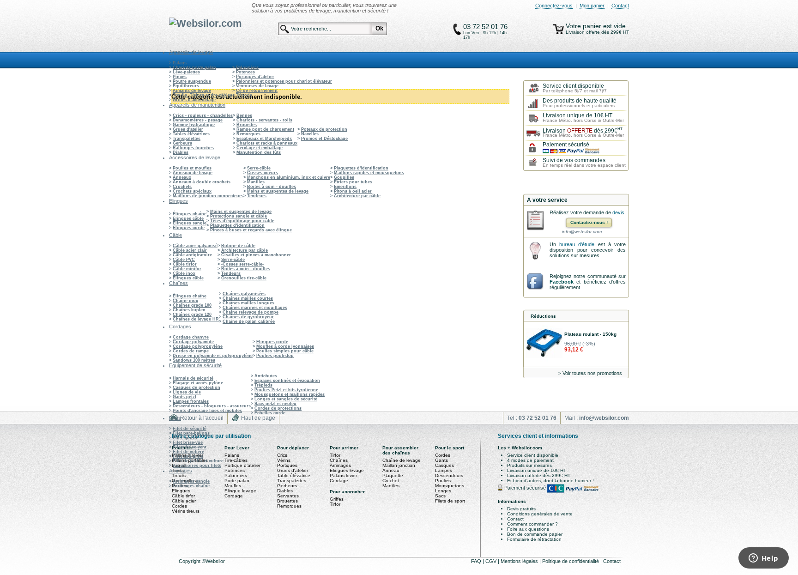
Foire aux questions (528, 529)
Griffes (337, 499)
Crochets (182, 186)
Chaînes (339, 460)
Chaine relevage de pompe (250, 312)
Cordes (179, 505)
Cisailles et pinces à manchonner (256, 255)
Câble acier (184, 500)
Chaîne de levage (401, 460)
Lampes (443, 470)
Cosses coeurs (262, 172)
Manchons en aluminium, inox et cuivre (288, 177)
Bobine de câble (238, 245)
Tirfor (335, 455)
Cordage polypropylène (198, 346)
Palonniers (247, 67)
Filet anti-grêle (188, 456)
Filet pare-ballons (191, 433)
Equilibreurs (186, 86)
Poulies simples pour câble (285, 351)
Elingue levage (240, 490)
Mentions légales (520, 561)
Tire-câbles (236, 460)
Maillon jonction (398, 465)
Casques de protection (196, 387)
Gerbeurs (182, 143)
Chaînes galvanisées (244, 293)
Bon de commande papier (534, 534)
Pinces (180, 76)
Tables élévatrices (191, 134)
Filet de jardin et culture (198, 461)
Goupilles (344, 177)
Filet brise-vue (188, 442)
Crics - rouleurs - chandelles (203, 115)
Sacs (440, 495)
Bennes (244, 115)
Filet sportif (185, 438)
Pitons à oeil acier (353, 191)
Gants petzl (184, 396)
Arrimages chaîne (191, 486)
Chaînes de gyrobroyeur (248, 317)
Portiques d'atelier (255, 76)
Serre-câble (259, 168)
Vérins (283, 460)
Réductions (543, 316)
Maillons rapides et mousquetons (369, 172)
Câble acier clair (190, 250)
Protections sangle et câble (238, 216)
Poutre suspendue (192, 81)
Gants (441, 460)
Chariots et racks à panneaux (266, 143)
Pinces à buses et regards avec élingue (251, 230)
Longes (443, 490)
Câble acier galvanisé (195, 245)
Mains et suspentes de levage (277, 191)
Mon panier (592, 5)
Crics (282, 455)
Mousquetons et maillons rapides (289, 394)
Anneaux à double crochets (201, 182)
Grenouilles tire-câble (243, 278)
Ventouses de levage (257, 86)
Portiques (287, 465)
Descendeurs (449, 475)
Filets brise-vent (189, 447)
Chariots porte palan (194, 67)
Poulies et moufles (192, 168)
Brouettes (246, 124)
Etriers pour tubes (353, 182)
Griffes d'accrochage (194, 99)
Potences (245, 72)
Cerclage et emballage (259, 147)
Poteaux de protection (324, 129)
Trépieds (263, 385)
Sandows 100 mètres (194, 360)
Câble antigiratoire (192, 255)
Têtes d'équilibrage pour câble (242, 220)
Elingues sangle (189, 223)
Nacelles (310, 134)
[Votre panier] (558, 29)
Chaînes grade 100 (192, 305)
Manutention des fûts (258, 152)
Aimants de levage (192, 90)
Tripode (244, 95)
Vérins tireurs (186, 511)
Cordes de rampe (191, 351)
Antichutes (265, 376)
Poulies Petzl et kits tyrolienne (286, 389)
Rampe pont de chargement (265, 129)
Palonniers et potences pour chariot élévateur (284, 81)
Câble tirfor (185, 264)
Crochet (390, 480)
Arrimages (340, 465)
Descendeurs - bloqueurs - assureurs (212, 406)
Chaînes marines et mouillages (255, 307)
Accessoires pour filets (197, 465)
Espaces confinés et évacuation (287, 380)
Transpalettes (186, 138)
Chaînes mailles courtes (248, 298)
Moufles (232, 485)
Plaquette (392, 475)
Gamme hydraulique (194, 124)
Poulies (443, 480)
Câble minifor (187, 268)
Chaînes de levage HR (196, 319)
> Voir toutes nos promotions (590, 373)
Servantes (288, 495)
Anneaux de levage (192, 172)
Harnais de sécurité (193, 378)
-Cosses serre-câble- (242, 264)
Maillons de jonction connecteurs (208, 196)
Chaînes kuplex (189, 310)
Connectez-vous (554, 5)
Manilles (256, 182)
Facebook (562, 281)
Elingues (181, 490)
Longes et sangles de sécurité (285, 399)
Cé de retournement (257, 90)
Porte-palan (236, 480)
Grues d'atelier (188, 129)
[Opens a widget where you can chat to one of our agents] (763, 558)
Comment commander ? (532, 524)
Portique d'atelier (242, 465)
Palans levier (343, 475)
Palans (180, 63)
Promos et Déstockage (324, 138)
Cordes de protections (278, 408)
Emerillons (345, 186)
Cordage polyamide (193, 341)
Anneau (390, 470)
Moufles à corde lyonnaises (285, 346)
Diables (180, 152)
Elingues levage (347, 470)
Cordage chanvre (191, 337)
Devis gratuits (521, 508)
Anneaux (182, 177)
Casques (444, 465)
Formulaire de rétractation (534, 539)
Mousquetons (449, 485)
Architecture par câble (357, 196)
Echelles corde (269, 413)
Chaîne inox (185, 300)
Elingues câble (188, 218)
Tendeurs (256, 196)
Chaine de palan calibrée (249, 321)
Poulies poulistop (275, 355)
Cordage (233, 495)
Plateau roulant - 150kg (590, 334)
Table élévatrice (293, 475)
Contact (620, 5)
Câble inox (184, 273)
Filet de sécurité (189, 428)
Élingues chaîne (189, 214)
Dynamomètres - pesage (198, 120)
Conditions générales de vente (540, 513)
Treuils (179, 475)
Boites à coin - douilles (271, 186)
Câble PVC (184, 259)
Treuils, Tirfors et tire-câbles (202, 95)
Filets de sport (450, 500)
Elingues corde (189, 227)
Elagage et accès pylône (198, 383)
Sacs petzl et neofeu (275, 403)
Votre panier (584, 26)
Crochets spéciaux (192, 191)
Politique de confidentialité (571, 561)
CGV (491, 561)
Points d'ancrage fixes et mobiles (207, 410)
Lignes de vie (187, 392)
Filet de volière (188, 451)
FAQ (477, 561)
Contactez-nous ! (589, 222)
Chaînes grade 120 (192, 314)
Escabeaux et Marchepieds (264, 138)
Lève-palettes (186, 72)
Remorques (248, 134)
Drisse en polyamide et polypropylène (213, 355)
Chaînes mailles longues (248, 303)
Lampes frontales (191, 401)
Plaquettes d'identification (361, 168)
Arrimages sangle (191, 481)
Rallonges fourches (193, 147)
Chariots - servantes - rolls (264, 120)
